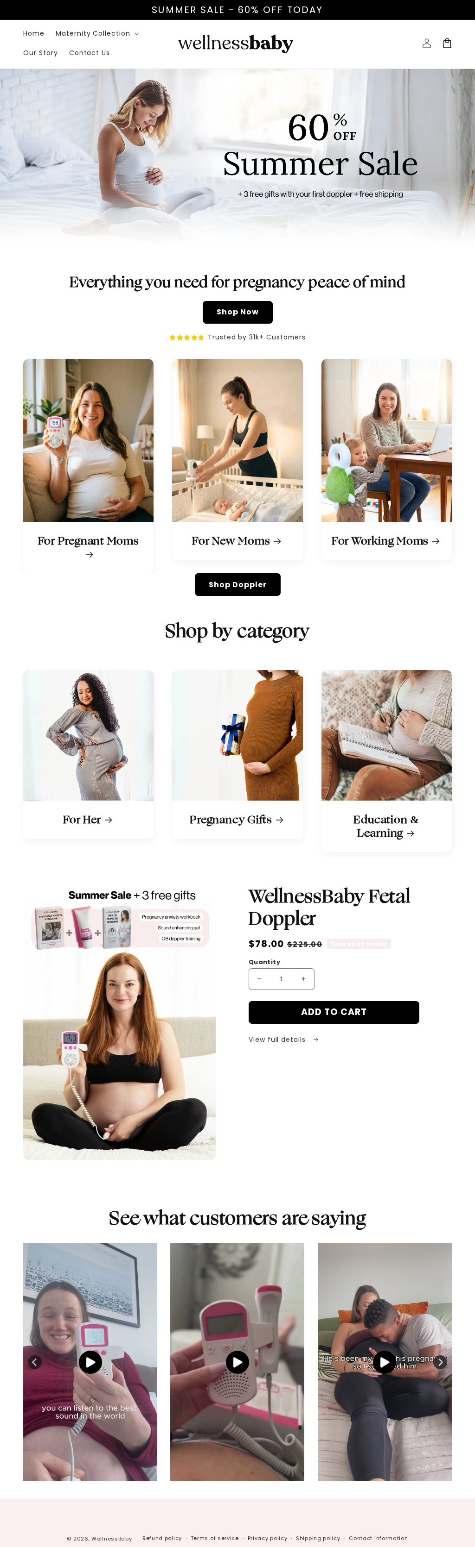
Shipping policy (318, 1538)
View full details (278, 1039)
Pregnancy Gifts (231, 820)
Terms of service (215, 1538)
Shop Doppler (238, 584)
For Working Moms (380, 541)
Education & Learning (386, 826)
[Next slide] (440, 1362)
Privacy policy (268, 1538)
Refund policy (162, 1538)
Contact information (378, 1538)
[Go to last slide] (35, 1362)
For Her (82, 820)
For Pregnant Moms (88, 541)
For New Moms (231, 541)
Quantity (264, 962)
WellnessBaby (111, 1538)
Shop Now (238, 312)
